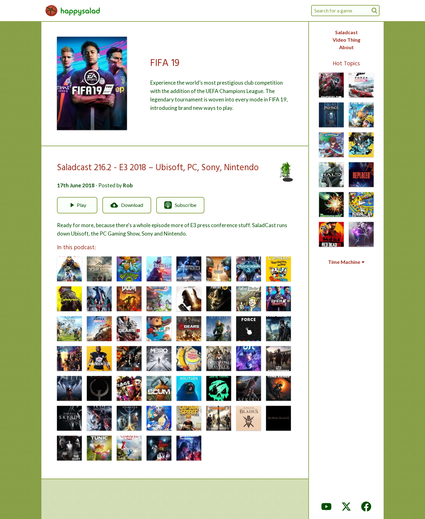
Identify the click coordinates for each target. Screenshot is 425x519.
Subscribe (185, 205)
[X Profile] (346, 507)
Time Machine (344, 262)
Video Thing (346, 40)
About (346, 47)
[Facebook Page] (366, 507)
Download (132, 205)
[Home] (72, 10)
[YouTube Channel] (326, 507)
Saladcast (346, 32)
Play (81, 205)
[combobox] (345, 10)
